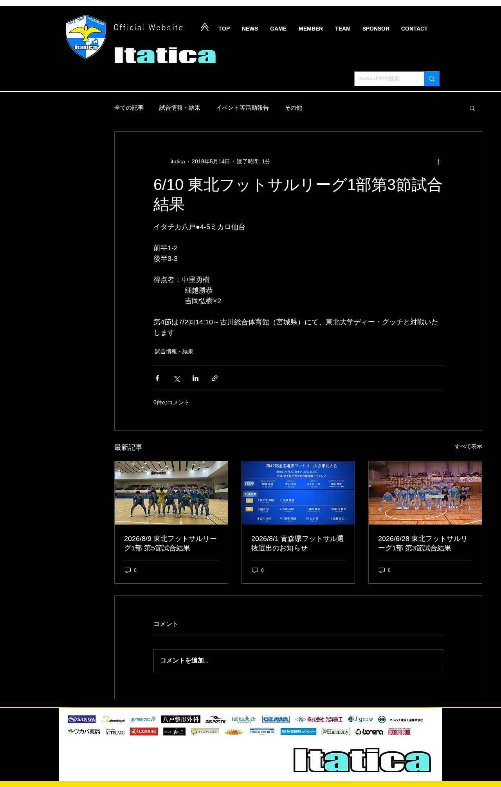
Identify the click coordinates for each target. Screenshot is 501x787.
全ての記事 (129, 107)
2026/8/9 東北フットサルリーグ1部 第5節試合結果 (170, 543)
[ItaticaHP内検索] (431, 79)
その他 (293, 107)
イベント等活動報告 (242, 107)
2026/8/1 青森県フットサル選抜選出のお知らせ (297, 543)
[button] (472, 108)
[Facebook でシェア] (157, 378)
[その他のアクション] (438, 161)
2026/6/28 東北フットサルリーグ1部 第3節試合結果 (423, 543)
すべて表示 (468, 446)
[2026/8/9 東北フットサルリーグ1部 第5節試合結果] (171, 493)
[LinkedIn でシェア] (195, 378)
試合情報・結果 (179, 107)
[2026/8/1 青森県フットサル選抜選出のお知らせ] (298, 493)
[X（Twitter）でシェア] (176, 378)
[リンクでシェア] (214, 378)
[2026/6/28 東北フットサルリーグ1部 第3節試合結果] (425, 493)
